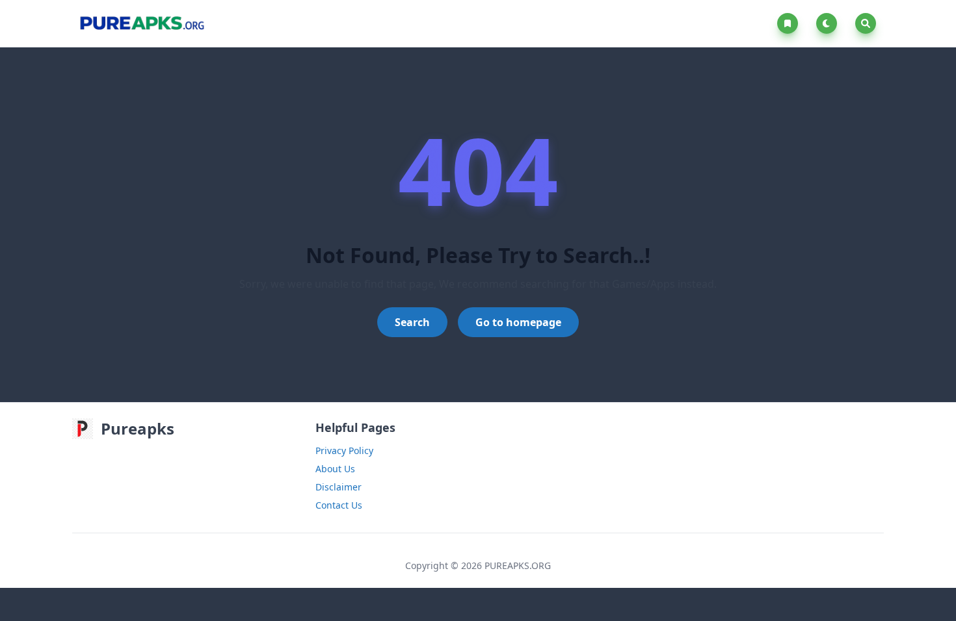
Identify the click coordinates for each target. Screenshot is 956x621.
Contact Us (338, 505)
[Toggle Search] (865, 23)
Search (412, 322)
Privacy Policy (344, 450)
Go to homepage (518, 322)
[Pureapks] (141, 23)
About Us (335, 469)
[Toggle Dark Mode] (829, 23)
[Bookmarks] (790, 23)
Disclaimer (338, 487)
